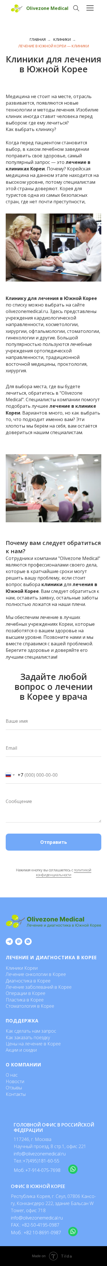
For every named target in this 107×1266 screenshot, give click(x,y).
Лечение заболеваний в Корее (39, 987)
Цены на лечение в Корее (33, 1044)
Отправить (53, 842)
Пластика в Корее (25, 1000)
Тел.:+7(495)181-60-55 (36, 1161)
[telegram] (9, 941)
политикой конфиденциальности (63, 872)
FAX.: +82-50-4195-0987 (35, 1225)
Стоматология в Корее (30, 1006)
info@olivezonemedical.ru (37, 1218)
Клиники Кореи (22, 968)
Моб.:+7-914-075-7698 (37, 1170)
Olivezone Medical (47, 8)
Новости (15, 1081)
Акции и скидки (21, 1050)
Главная (38, 39)
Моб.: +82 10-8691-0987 (36, 1232)
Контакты (16, 1094)
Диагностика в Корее (28, 981)
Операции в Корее (25, 993)
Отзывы (14, 1088)
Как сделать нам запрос (31, 1031)
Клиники (62, 39)
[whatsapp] (28, 941)
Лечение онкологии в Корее (36, 974)
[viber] (18, 941)
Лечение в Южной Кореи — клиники (53, 45)
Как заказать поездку (28, 1037)
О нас (12, 1075)
